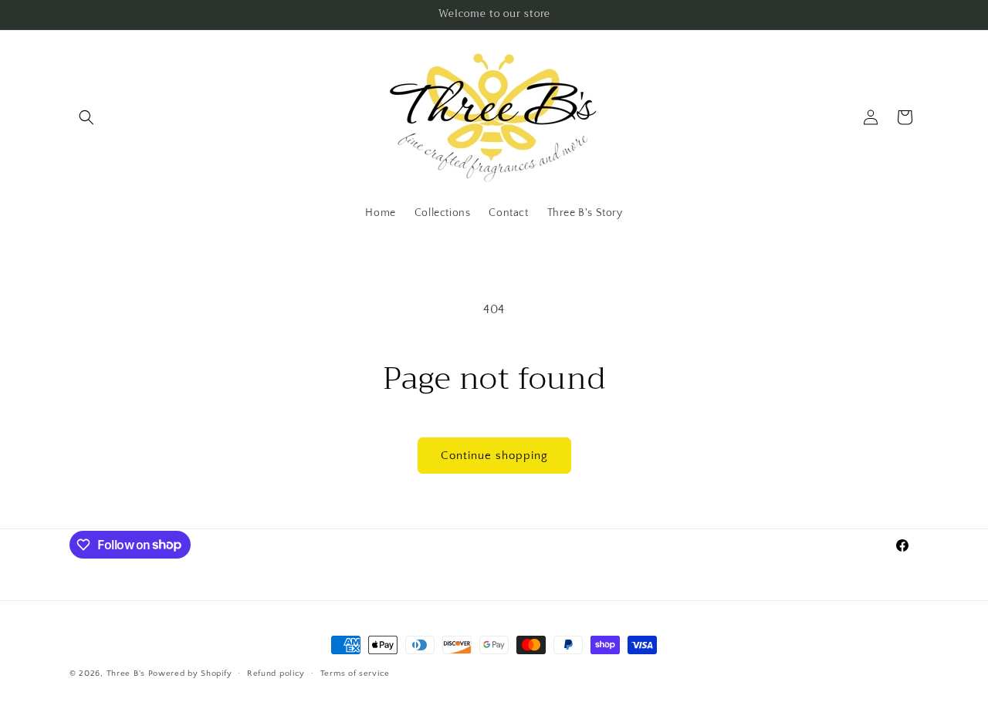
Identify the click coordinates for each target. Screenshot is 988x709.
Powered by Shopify (190, 673)
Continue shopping (494, 455)
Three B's (126, 673)
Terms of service (355, 672)
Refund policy (276, 672)
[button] (86, 117)
